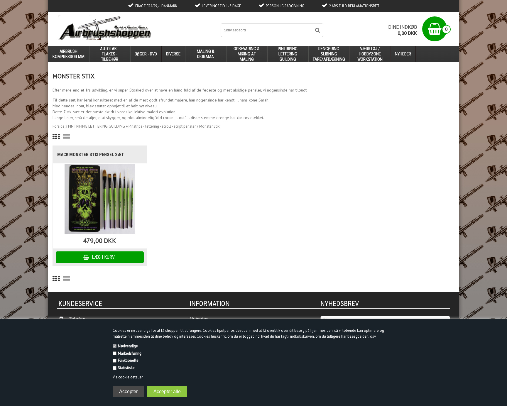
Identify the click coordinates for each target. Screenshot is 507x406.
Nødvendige (128, 346)
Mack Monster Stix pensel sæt (90, 154)
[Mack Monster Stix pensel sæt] (99, 198)
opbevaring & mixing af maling (247, 54)
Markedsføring (129, 353)
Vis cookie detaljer (128, 377)
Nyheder (403, 54)
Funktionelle (128, 360)
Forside (59, 126)
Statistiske (126, 367)
